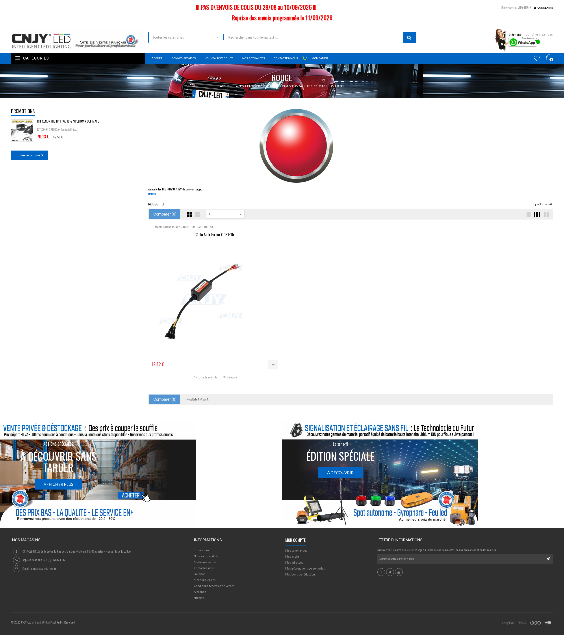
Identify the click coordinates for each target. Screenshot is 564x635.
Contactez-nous (204, 568)
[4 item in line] (536, 214)
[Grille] (189, 214)
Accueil (225, 86)
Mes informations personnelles (305, 568)
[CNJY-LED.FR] (76, 40)
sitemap (199, 598)
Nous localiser (123, 551)
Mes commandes (296, 550)
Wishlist (537, 58)
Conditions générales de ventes (214, 586)
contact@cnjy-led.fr (43, 568)
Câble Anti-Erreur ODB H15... (216, 234)
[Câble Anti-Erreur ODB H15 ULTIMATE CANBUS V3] (216, 294)
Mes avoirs (292, 556)
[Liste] (197, 214)
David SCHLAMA (43, 622)
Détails (152, 194)
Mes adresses (294, 562)
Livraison (199, 574)
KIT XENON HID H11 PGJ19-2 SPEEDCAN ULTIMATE (68, 121)
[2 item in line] (545, 214)
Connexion (545, 7)
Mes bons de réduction (300, 574)
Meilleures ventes (205, 562)
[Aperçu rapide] (273, 364)
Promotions (23, 110)
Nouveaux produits (206, 556)
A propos (200, 592)
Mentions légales (204, 580)
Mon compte (295, 540)
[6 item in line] (527, 214)
